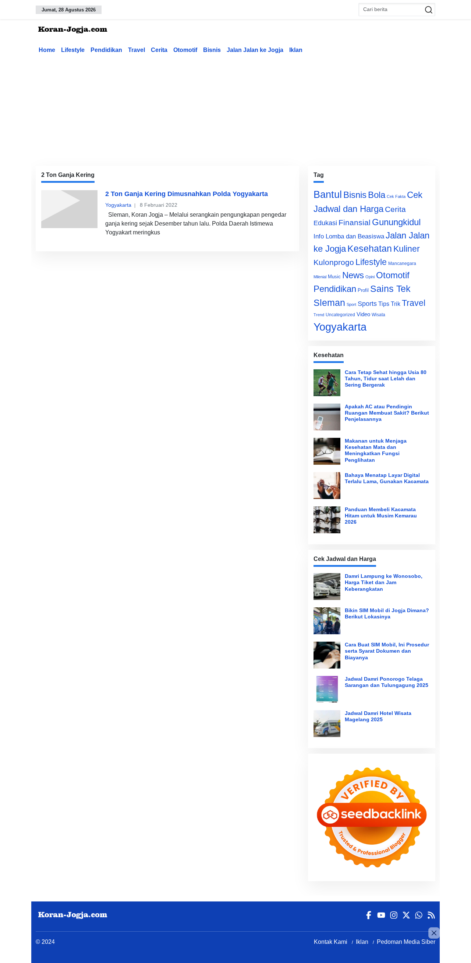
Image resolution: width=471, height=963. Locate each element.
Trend (319, 315)
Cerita (159, 50)
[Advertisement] (235, 108)
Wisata (378, 314)
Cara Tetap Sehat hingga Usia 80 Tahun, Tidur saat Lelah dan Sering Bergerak (385, 378)
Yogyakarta (118, 205)
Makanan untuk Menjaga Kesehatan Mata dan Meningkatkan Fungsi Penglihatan (376, 450)
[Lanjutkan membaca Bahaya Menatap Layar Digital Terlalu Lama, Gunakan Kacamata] (327, 485)
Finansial (355, 222)
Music (334, 276)
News (353, 275)
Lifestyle (73, 50)
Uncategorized (340, 314)
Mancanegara (402, 263)
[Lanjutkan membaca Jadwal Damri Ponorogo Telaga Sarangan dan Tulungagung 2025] (327, 689)
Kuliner (406, 249)
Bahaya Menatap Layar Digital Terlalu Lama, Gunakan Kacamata (387, 478)
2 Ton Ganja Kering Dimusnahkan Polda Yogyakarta (186, 194)
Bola (376, 195)
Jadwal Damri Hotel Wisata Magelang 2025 (378, 716)
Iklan (295, 50)
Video (363, 314)
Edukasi (325, 223)
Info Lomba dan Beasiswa (349, 236)
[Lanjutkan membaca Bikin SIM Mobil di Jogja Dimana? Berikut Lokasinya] (327, 620)
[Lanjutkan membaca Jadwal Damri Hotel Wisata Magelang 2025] (327, 723)
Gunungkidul (396, 222)
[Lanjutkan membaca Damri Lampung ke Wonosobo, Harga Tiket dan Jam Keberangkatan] (327, 586)
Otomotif (185, 50)
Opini (370, 277)
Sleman (329, 302)
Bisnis (212, 50)
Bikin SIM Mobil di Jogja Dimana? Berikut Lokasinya (387, 613)
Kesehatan (369, 249)
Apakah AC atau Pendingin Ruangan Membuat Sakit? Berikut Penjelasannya (387, 413)
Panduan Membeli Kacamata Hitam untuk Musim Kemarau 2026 (381, 515)
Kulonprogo (334, 262)
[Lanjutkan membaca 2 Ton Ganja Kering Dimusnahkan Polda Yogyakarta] (69, 209)
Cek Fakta (396, 196)
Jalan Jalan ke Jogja (255, 50)
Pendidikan (106, 50)
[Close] (434, 933)
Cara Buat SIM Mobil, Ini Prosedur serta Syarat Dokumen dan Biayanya (387, 651)
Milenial (320, 277)
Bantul (328, 194)
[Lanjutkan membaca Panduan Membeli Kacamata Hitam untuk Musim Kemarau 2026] (327, 519)
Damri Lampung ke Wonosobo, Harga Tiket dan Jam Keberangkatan (383, 582)
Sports (367, 303)
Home (47, 50)
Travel (136, 50)
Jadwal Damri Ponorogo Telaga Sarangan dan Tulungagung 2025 (386, 682)
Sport (351, 304)
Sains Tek (390, 288)
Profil (363, 290)
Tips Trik (389, 303)
